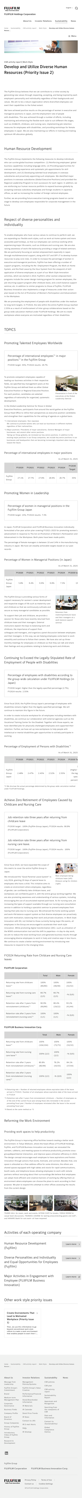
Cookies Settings (46, 1484)
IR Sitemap (27, 1432)
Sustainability (15, 28)
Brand (6, 1394)
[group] (41, 46)
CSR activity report (29, 28)
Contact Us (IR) (29, 1421)
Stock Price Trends (30, 1413)
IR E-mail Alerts (29, 1424)
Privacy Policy (30, 1480)
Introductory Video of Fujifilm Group (11, 1435)
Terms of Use (46, 1480)
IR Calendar (27, 1409)
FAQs (25, 1428)
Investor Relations (31, 1378)
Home (6, 28)
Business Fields (10, 1409)
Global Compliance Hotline (49, 1430)
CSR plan (48, 1386)
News (65, 1378)
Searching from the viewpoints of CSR (52, 1410)
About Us (8, 1378)
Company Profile (11, 1413)
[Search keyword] (76, 8)
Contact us (29, 1484)
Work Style (43, 28)
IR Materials (28, 1406)
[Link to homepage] (34, 11)
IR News (26, 1417)
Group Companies (11, 1423)
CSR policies (50, 1382)
